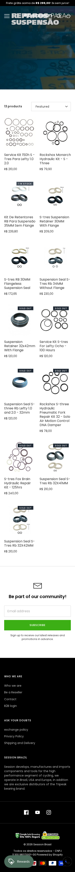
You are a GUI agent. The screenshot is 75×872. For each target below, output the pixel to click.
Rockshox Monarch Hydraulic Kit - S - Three (55, 159)
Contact (10, 699)
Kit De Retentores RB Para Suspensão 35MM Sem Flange (19, 221)
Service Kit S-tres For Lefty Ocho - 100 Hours (54, 346)
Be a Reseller (13, 692)
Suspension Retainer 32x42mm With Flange (19, 346)
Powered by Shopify (50, 854)
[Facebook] (26, 812)
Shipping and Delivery (19, 743)
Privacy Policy (14, 736)
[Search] (58, 16)
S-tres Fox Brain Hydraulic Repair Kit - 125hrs (17, 483)
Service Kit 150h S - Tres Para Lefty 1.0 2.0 (19, 159)
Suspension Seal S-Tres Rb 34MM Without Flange (55, 283)
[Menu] (6, 16)
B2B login (10, 706)
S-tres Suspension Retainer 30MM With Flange (54, 221)
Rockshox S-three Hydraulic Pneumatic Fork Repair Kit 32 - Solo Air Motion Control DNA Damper (55, 414)
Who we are (12, 686)
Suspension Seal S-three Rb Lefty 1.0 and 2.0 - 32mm (19, 408)
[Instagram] (48, 812)
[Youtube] (37, 812)
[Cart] (68, 16)
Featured (42, 106)
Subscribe (37, 625)
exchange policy (16, 730)
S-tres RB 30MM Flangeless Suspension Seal (17, 283)
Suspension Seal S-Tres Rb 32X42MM (19, 543)
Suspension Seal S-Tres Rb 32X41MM (55, 481)
